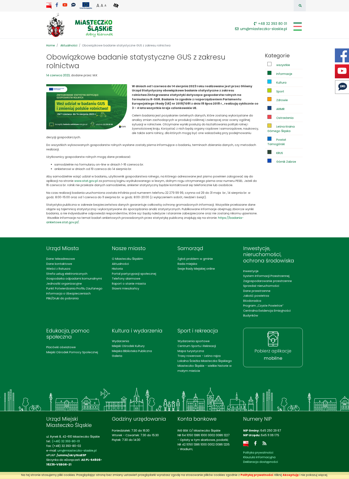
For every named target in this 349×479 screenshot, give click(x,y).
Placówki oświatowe (61, 347)
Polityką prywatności (257, 475)
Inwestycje (251, 271)
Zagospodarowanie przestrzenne (267, 281)
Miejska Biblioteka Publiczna (132, 351)
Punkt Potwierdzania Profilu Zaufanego (74, 288)
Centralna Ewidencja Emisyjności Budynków (267, 313)
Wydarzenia (120, 341)
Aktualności (68, 45)
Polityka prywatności (258, 453)
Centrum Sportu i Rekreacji (197, 346)
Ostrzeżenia (284, 118)
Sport (279, 91)
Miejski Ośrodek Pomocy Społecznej (72, 352)
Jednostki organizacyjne (64, 284)
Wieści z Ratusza (58, 269)
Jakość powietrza (256, 296)
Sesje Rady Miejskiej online (196, 269)
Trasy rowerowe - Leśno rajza (199, 356)
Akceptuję (291, 475)
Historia (117, 269)
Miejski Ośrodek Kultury (128, 346)
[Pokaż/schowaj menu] (297, 26)
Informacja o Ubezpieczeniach (68, 293)
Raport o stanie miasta (129, 284)
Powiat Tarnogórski (276, 142)
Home (50, 45)
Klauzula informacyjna (259, 457)
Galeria (117, 356)
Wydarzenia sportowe (194, 341)
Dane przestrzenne (256, 291)
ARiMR (280, 109)
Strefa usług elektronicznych (66, 274)
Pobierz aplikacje (272, 355)
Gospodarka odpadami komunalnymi (74, 279)
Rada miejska (187, 264)
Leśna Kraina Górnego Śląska (281, 129)
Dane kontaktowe (59, 264)
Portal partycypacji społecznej (134, 274)
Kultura (280, 83)
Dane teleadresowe (60, 259)
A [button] (97, 5)
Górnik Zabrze (285, 162)
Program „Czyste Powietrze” (263, 306)
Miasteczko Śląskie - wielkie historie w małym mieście (205, 368)
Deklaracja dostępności (260, 462)
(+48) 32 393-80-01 (66, 441)
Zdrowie (281, 100)
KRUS (279, 153)
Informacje (283, 74)
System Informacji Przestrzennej (266, 276)
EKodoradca (252, 301)
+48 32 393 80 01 (272, 23)
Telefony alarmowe (126, 279)
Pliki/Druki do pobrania (62, 298)
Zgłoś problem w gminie (195, 259)
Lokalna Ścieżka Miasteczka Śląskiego (205, 361)
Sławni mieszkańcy (125, 288)
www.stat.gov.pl (86, 181)
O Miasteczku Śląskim (127, 259)
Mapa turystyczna (191, 351)
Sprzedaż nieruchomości (261, 286)
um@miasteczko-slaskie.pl (263, 28)
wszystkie (282, 65)
